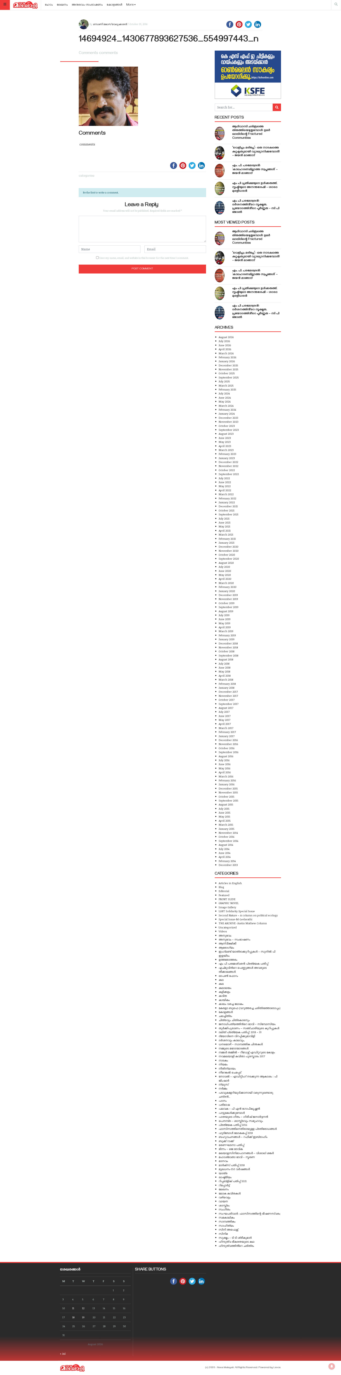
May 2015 (224, 816)
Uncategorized (228, 927)
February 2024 (227, 409)
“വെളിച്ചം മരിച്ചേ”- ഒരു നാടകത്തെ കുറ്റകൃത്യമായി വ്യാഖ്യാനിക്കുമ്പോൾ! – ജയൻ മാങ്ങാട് (256, 151)
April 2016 (225, 772)
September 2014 (228, 841)
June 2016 (225, 764)
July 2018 (224, 663)
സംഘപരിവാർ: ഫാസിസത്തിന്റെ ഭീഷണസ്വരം (249, 1213)
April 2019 (225, 627)
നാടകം (223, 1060)
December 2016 (228, 740)
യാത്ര (223, 1173)
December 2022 (228, 462)
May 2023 (225, 442)
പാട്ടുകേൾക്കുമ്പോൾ (232, 1113)
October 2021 (226, 510)
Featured (224, 895)
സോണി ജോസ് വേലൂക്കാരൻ (110, 24)
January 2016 (227, 784)
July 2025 (224, 381)
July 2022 (224, 478)
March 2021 (226, 534)
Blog (221, 887)
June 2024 (225, 397)
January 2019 (226, 639)
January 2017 (226, 736)
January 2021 (226, 542)
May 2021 (224, 526)
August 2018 (226, 659)
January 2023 (227, 458)
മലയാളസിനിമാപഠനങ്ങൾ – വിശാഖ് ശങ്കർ (246, 1153)
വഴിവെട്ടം (224, 1197)
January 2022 (227, 502)
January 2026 (227, 361)
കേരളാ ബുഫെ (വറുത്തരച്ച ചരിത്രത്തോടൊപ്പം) (249, 1008)
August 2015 (226, 804)
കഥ (221, 980)
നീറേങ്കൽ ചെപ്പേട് (230, 1072)
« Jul (63, 1353)
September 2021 (228, 514)
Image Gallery (227, 907)
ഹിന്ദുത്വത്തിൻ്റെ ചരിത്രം (236, 1246)
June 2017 (224, 716)
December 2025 (228, 365)
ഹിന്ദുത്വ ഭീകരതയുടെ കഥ (236, 1241)
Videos (223, 931)
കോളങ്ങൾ (114, 5)
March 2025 (226, 385)
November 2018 (228, 647)
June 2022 (225, 482)
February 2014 (227, 861)
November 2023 (228, 421)
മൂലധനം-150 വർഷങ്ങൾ (234, 1169)
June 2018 (224, 667)
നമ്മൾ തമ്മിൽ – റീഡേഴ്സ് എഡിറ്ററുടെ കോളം (247, 1052)
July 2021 (224, 518)
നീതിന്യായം (227, 1068)
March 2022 (226, 494)
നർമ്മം (223, 1088)
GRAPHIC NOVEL (229, 903)
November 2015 (228, 792)
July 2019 (224, 615)
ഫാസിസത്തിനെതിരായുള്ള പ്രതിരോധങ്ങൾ (248, 1129)
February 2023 (227, 454)
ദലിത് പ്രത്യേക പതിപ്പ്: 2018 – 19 (240, 1032)
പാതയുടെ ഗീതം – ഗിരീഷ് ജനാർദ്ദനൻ (243, 1116)
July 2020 (224, 567)
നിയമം (223, 1064)
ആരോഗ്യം (226, 947)
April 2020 (225, 579)
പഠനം (223, 1100)
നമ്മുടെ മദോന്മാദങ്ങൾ (233, 1048)
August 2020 (226, 563)
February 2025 (227, 389)
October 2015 (226, 796)
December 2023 (228, 418)
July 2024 (224, 393)
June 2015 (224, 812)
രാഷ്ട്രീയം (225, 1177)
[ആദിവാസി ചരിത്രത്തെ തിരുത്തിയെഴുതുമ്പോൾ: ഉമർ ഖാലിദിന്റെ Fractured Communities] (220, 133)
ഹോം (49, 5)
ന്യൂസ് (224, 1084)
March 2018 (226, 679)
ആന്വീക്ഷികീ (227, 943)
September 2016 (229, 752)
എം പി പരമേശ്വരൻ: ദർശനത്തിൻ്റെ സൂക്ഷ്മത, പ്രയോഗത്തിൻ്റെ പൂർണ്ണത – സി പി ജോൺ (255, 207)
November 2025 (228, 369)
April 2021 (225, 530)
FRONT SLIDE (227, 899)
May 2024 (224, 401)
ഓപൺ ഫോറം (228, 976)
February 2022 (227, 498)
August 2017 (226, 708)
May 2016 (224, 768)
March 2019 (226, 631)
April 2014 (224, 857)
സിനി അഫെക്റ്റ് (228, 1229)
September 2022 (229, 474)
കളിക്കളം (224, 992)
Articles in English (230, 883)
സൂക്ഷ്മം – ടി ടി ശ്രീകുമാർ (235, 1237)
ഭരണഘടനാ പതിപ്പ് (231, 1145)
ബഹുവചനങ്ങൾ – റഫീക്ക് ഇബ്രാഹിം (243, 1137)
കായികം (224, 1000)
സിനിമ (223, 1233)
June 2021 (224, 522)
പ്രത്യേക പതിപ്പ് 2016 (233, 1125)
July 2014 (224, 849)
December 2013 (228, 865)
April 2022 (225, 490)
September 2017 (228, 704)
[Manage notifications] (332, 1366)
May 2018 (224, 671)
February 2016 (227, 780)
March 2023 (226, 450)
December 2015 (228, 788)
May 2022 (225, 486)
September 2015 (228, 800)
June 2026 (225, 345)
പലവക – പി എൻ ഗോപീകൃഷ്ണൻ (239, 1108)
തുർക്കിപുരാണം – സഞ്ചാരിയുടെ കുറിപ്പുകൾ (249, 1028)
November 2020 (229, 551)
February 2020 (227, 587)
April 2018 (225, 675)
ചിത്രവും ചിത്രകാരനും (234, 1020)
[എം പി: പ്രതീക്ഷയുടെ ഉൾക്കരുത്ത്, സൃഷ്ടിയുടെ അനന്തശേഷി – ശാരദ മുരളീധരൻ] (220, 188)
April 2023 (225, 446)
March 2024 (226, 405)
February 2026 (227, 357)
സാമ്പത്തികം (227, 1221)
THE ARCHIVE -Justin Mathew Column (243, 923)
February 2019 (227, 635)
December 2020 (228, 546)
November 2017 (228, 696)
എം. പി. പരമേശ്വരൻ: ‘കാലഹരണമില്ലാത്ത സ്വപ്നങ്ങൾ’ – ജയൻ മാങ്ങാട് (255, 169)
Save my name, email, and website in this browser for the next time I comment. (144, 258)
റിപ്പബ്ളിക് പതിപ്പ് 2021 (233, 1181)
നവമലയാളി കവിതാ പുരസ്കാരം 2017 (242, 1056)
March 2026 (226, 353)
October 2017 (226, 700)
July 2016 (224, 760)
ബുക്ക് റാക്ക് (226, 1141)
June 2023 (225, 438)
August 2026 (226, 337)
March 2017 (226, 728)
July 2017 (224, 712)
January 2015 (226, 829)
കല (221, 984)
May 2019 (224, 623)
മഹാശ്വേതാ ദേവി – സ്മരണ (237, 1157)
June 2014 (224, 853)
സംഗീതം (224, 1209)
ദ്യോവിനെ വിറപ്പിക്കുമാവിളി (237, 1036)
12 (83, 1308)
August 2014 (226, 845)
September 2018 (228, 655)
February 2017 (227, 732)
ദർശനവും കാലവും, (232, 1040)
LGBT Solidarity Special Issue (237, 911)
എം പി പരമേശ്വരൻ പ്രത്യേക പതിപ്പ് (243, 963)
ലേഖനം (62, 5)
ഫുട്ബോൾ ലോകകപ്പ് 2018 (236, 1133)
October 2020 (227, 554)
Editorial (224, 891)
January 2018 (226, 687)
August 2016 (226, 756)
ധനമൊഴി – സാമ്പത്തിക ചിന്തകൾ (241, 1044)
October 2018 (226, 651)
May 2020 (225, 575)
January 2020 (227, 591)
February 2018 (227, 684)
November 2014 (228, 833)
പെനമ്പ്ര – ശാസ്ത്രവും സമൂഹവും (241, 1121)
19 (83, 1317)
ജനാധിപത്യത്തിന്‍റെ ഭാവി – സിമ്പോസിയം (247, 1024)
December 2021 (228, 506)
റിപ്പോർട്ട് (224, 1185)
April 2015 (225, 820)
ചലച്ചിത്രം (225, 1016)
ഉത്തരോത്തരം (228, 959)
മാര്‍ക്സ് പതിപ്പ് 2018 (232, 1165)
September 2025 (229, 377)
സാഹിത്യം (226, 1225)
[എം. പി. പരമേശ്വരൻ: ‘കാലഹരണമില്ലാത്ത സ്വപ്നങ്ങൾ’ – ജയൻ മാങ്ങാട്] (220, 170)
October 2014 (226, 836)
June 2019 (224, 619)
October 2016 (227, 748)
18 (73, 1317)
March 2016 (226, 776)
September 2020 (229, 558)
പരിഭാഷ (224, 1104)
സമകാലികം (227, 1217)
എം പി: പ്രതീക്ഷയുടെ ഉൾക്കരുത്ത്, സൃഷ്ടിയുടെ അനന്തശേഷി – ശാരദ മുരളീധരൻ (254, 187)
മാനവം (223, 1161)
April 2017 (225, 724)
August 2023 (226, 434)
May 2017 (224, 720)
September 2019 (228, 607)
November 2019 (228, 599)
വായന (223, 1201)
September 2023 (229, 430)
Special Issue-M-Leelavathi (235, 919)
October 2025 (227, 373)
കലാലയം (225, 988)
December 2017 (228, 691)
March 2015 (226, 824)
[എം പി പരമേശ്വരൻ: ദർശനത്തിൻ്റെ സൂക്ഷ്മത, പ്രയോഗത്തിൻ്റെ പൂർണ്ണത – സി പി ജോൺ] (220, 208)
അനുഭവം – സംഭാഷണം (234, 939)
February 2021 (227, 538)
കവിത (223, 996)
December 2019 (228, 595)
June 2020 (225, 571)
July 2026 (224, 341)
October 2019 (226, 603)
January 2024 (227, 413)
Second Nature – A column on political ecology (248, 915)
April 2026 (225, 349)
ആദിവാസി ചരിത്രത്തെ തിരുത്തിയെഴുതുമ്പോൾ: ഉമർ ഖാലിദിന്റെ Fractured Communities (251, 132)
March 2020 (226, 583)
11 (73, 1308)
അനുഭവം (225, 935)
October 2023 (227, 426)
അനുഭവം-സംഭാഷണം (87, 5)
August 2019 (226, 611)
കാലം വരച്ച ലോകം (231, 1004)
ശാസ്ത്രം (224, 1205)
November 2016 (228, 744)
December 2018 (228, 643)
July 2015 (224, 808)
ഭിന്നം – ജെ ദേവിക (231, 1149)
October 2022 (227, 470)
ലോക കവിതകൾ (230, 1193)
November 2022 (228, 466)
